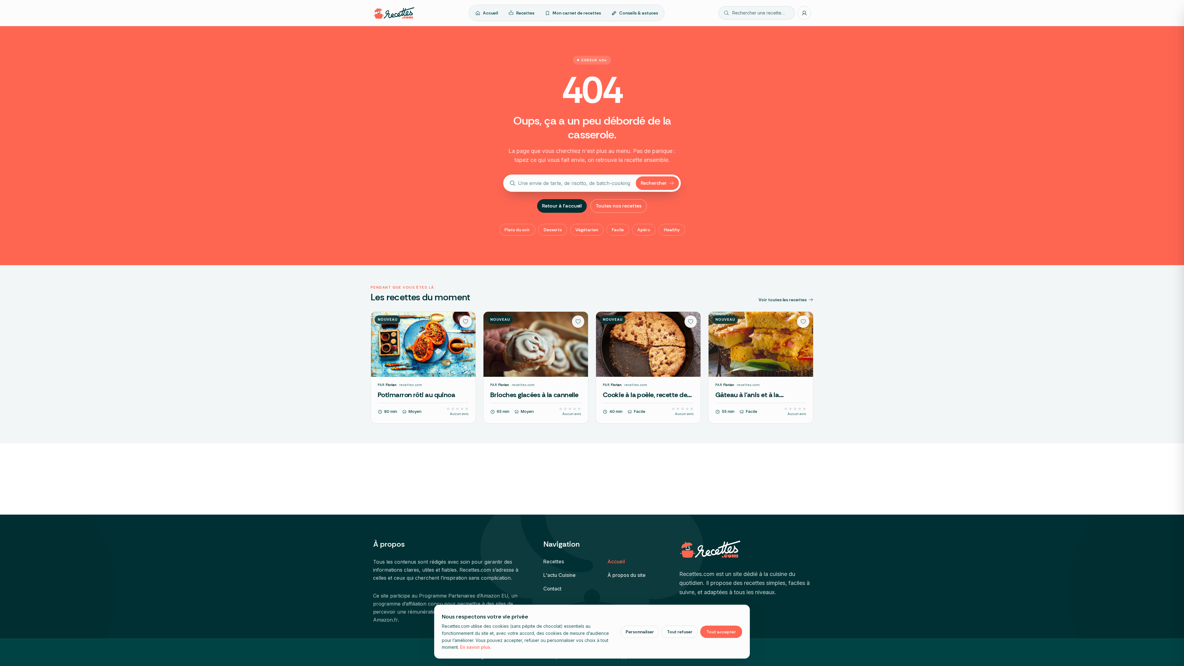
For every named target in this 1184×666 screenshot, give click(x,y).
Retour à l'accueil (562, 206)
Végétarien (586, 229)
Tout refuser (680, 632)
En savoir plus (475, 647)
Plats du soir (517, 229)
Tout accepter (721, 632)
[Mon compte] (804, 13)
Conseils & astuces (638, 13)
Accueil (490, 13)
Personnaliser (640, 632)
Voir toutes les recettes (782, 299)
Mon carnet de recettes (577, 13)
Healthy (672, 229)
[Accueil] (394, 13)
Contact (552, 589)
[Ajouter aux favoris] (465, 321)
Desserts (553, 229)
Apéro (643, 229)
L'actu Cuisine (559, 575)
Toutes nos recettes (619, 206)
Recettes (525, 13)
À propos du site (626, 575)
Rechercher (654, 183)
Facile (618, 229)
